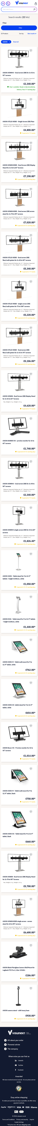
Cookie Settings (19, 1122)
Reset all (16, 42)
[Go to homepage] (19, 3)
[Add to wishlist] (31, 50)
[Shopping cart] (36, 3)
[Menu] (3, 4)
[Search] (34, 9)
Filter (20, 28)
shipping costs (26, 1125)
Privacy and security (22, 1119)
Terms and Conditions (8, 1119)
